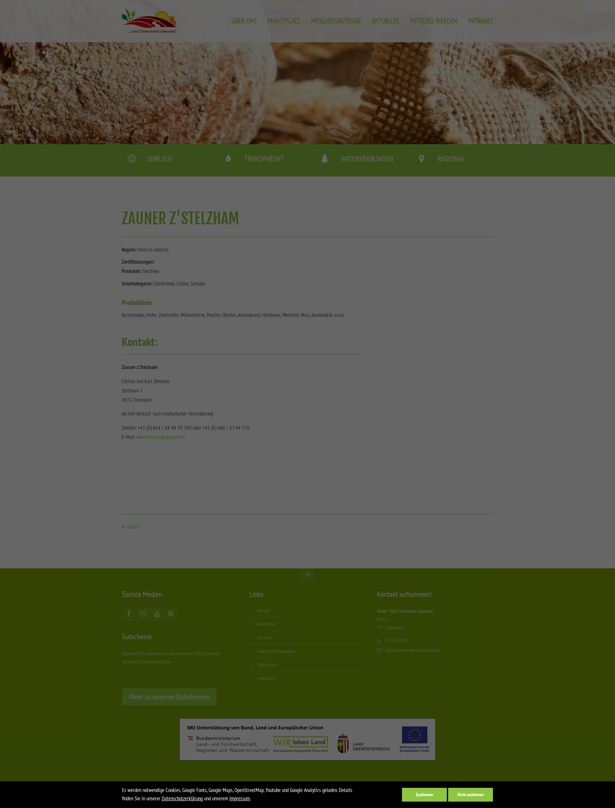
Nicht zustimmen (470, 794)
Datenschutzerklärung (182, 798)
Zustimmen (424, 794)
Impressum (239, 798)
